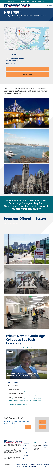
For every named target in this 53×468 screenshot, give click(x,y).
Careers (45, 442)
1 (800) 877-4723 (26, 444)
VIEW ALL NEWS (26, 347)
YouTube (25, 455)
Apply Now (42, 427)
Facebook (25, 448)
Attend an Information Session (27, 69)
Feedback (39, 464)
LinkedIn (25, 458)
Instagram (26, 452)
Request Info (42, 422)
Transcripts (45, 444)
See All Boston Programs (11, 224)
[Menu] (50, 5)
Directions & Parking (27, 74)
